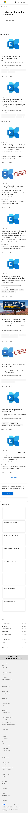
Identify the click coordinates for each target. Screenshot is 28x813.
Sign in (8, 493)
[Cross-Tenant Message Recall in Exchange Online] (14, 397)
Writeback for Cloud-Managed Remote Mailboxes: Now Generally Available (12, 277)
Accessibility (4, 798)
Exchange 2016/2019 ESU (9, 601)
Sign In (24, 2)
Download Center (5, 691)
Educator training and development (8, 724)
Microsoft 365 (4, 743)
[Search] (16, 2)
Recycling (10, 809)
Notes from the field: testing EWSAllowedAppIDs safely (10, 57)
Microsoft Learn (4, 764)
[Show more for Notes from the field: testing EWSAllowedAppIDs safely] (14, 72)
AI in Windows (4, 677)
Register (20, 2)
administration (6, 639)
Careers (3, 783)
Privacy (16, 806)
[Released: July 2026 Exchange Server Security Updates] (14, 352)
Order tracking (4, 698)
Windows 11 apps (5, 682)
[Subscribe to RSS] (19, 658)
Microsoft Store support (6, 693)
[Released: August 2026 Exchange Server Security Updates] (14, 174)
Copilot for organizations (6, 672)
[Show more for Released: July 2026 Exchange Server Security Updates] (14, 382)
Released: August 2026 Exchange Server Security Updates (12, 187)
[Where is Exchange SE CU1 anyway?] (14, 132)
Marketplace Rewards (6, 774)
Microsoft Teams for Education (7, 717)
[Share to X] (11, 658)
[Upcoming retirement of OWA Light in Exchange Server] (14, 440)
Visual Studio (4, 776)
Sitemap (3, 806)
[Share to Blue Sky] (16, 658)
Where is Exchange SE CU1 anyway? (13, 145)
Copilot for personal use (6, 674)
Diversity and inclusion (6, 795)
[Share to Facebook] (9, 658)
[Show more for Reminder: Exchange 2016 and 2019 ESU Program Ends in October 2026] (17, 337)
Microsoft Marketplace (6, 771)
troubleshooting (6, 634)
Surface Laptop (4, 667)
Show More (14, 477)
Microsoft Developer (5, 762)
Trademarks (18, 807)
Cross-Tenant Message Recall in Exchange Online (11, 410)
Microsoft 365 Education (6, 719)
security (4, 642)
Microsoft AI (4, 736)
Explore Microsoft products (6, 679)
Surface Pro (4, 665)
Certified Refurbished (5, 700)
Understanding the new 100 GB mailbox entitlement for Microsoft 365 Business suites (13, 100)
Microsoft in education (6, 712)
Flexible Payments (5, 705)
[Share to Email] (21, 658)
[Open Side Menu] (2, 2)
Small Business (4, 753)
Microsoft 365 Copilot (6, 750)
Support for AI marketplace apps (7, 767)
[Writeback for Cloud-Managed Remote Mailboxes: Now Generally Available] (14, 264)
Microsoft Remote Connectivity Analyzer (13, 561)
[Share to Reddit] (14, 658)
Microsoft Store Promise (6, 703)
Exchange (4, 6)
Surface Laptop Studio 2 (6, 670)
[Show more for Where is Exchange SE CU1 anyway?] (14, 158)
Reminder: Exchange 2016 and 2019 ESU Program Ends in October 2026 (13, 320)
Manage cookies (5, 807)
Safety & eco (4, 809)
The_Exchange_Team (6, 65)
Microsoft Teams (5, 748)
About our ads (16, 809)
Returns (3, 696)
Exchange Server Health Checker (11, 509)
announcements (6, 623)
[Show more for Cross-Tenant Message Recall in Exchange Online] (22, 425)
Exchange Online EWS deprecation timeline (13, 575)
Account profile (4, 688)
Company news (4, 788)
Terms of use (11, 807)
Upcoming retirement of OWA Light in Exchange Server (13, 454)
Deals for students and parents (7, 726)
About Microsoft (5, 786)
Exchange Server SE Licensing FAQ (11, 548)
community (5, 645)
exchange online (6, 629)
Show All (3, 651)
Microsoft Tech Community (6, 769)
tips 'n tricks (5, 647)
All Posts (4, 626)
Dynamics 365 (4, 741)
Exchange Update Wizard (9, 588)
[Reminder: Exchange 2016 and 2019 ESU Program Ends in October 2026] (14, 307)
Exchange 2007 (5, 631)
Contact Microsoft (10, 806)
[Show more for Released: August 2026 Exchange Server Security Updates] (17, 203)
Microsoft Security (5, 738)
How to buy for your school (6, 722)
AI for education (5, 729)
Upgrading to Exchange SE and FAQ (12, 535)
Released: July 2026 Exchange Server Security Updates (13, 365)
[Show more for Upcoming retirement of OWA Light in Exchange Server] (18, 468)
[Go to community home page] (5, 2)
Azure (3, 759)
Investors (3, 793)
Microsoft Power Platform (6, 745)
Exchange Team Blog (16, 65)
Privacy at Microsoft (5, 790)
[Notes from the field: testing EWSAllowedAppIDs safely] (14, 44)
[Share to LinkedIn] (6, 658)
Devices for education (6, 715)
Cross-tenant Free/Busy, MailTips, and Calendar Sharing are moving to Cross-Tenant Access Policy (13, 232)
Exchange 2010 (5, 637)
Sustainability (4, 800)
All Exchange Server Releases (10, 522)
